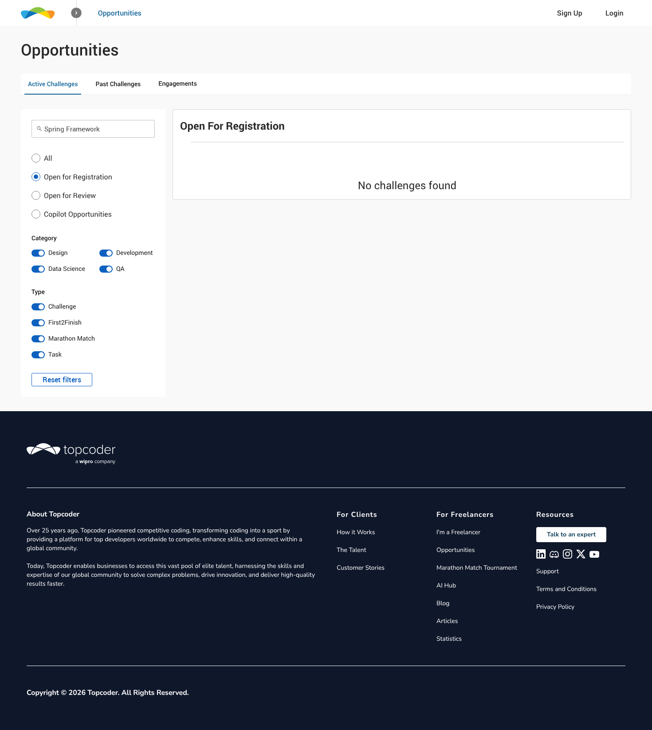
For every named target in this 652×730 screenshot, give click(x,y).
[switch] (59, 253)
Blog (443, 603)
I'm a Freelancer (458, 532)
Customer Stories (361, 567)
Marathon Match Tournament (476, 567)
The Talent (351, 550)
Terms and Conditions (566, 589)
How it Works (356, 532)
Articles (447, 621)
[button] (76, 13)
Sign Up (569, 13)
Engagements (177, 83)
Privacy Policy (555, 607)
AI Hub (446, 585)
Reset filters (62, 380)
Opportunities (119, 13)
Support (547, 571)
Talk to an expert (571, 534)
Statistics (449, 639)
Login (614, 13)
